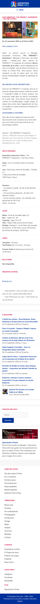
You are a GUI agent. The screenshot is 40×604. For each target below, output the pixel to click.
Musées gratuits (10, 490)
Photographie (9, 515)
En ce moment (10, 477)
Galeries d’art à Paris (12, 493)
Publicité (7, 559)
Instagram (8, 574)
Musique (7, 534)
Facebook (8, 577)
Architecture (9, 518)
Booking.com (7, 281)
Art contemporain (11, 511)
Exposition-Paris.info (16, 596)
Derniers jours (10, 480)
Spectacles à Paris (11, 589)
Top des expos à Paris (13, 473)
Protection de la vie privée (13, 599)
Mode (6, 524)
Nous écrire (9, 562)
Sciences (8, 531)
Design (7, 521)
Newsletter (8, 581)
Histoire (7, 528)
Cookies (26, 599)
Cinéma (7, 537)
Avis (16, 46)
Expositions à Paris (12, 549)
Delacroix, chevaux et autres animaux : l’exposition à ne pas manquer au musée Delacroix (17, 380)
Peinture (7, 508)
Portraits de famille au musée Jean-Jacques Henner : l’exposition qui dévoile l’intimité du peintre (19, 368)
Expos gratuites (10, 486)
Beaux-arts (8, 505)
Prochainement (10, 483)
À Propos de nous (11, 552)
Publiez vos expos (11, 556)
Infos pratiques (7, 46)
